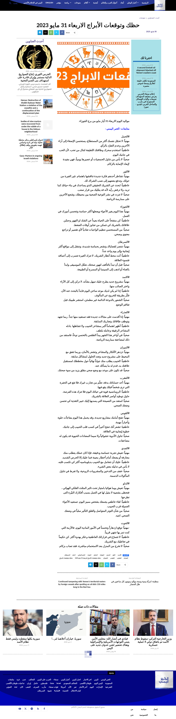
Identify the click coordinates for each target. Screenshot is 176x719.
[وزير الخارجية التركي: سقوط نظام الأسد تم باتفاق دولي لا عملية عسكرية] (153, 623)
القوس (112, 558)
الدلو (74, 555)
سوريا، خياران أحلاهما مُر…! (66, 639)
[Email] (45, 32)
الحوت (89, 555)
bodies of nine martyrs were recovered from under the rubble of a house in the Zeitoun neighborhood (31, 126)
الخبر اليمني (81, 555)
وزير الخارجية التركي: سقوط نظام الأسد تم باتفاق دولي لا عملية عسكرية (153, 642)
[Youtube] (20, 709)
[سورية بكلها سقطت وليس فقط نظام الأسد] (23, 623)
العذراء (126, 558)
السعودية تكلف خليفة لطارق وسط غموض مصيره (146, 83)
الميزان (105, 558)
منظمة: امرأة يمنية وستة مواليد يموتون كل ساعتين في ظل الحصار (135, 583)
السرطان (67, 555)
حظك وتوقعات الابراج (66, 558)
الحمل (96, 555)
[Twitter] (56, 32)
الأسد (119, 555)
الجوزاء (102, 555)
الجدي (108, 555)
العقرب (119, 558)
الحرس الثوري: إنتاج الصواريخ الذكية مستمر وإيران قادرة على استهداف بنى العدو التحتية (35, 77)
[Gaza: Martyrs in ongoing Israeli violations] (48, 159)
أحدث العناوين (153, 18)
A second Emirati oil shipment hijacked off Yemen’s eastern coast (146, 70)
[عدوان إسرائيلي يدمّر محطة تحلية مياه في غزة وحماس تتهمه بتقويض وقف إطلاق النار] (48, 143)
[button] (12, 3)
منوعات (142, 18)
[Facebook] (62, 32)
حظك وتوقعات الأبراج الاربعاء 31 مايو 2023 (88, 558)
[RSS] (38, 709)
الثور (114, 555)
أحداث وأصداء (40, 71)
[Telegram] (40, 32)
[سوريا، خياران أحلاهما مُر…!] (66, 623)
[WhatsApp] (51, 32)
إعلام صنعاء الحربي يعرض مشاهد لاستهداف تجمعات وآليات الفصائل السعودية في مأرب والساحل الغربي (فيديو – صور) (146, 100)
